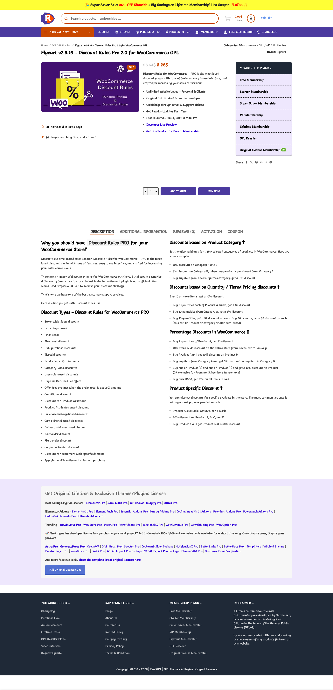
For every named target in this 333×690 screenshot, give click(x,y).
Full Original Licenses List (65, 569)
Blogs (109, 611)
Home (44, 45)
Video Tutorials (50, 646)
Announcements (51, 625)
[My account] (251, 18)
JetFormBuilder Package (157, 546)
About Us (111, 618)
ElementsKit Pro (82, 511)
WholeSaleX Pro (153, 524)
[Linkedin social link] (261, 162)
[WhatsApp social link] (266, 162)
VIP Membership (180, 632)
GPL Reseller (178, 646)
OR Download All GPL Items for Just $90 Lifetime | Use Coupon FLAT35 (186, 214)
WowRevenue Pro (177, 524)
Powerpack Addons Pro (258, 511)
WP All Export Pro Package (161, 551)
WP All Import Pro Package (124, 551)
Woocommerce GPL (251, 45)
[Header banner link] (166, 5)
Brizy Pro (115, 546)
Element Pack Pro (106, 511)
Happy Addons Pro (162, 511)
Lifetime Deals (50, 632)
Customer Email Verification (223, 551)
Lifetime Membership (183, 639)
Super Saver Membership (186, 625)
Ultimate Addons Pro (91, 516)
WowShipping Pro (202, 524)
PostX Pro (110, 524)
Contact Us (112, 625)
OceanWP (93, 546)
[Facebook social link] (246, 162)
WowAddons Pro (130, 524)
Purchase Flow (50, 618)
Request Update (51, 653)
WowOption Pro (226, 524)
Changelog (48, 611)
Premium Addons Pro (227, 511)
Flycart (281, 52)
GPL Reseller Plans (53, 639)
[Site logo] (48, 17)
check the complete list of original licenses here (110, 559)
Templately (254, 546)
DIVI (105, 546)
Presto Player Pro (56, 551)
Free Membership (181, 611)
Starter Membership (183, 618)
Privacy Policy (114, 646)
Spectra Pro (132, 546)
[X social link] (251, 162)
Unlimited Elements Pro (60, 516)
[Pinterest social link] (256, 162)
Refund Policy (114, 632)
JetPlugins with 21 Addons (194, 511)
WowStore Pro (92, 524)
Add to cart (178, 191)
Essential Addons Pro (134, 511)
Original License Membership (188, 653)
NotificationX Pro (187, 546)
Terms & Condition (117, 653)
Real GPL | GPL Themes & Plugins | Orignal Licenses (183, 669)
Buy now (214, 191)
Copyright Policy (116, 639)
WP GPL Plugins (61, 45)
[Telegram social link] (270, 162)
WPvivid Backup (274, 546)
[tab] (102, 231)
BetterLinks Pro (211, 546)
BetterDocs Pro (234, 546)
